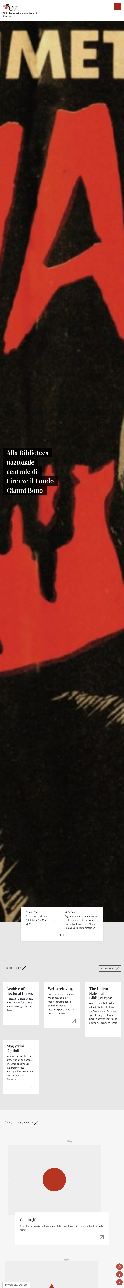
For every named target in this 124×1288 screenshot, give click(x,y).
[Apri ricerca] (119, 1266)
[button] (60, 935)
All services (108, 968)
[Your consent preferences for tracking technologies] (16, 1285)
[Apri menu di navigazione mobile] (117, 6)
